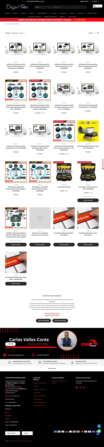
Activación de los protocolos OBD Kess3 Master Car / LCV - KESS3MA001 (16, 147)
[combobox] (60, 7)
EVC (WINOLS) (63, 13)
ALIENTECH (23, 13)
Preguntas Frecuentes (39, 389)
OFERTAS (15, 13)
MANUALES (62, 16)
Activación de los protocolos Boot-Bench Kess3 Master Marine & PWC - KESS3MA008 (88, 66)
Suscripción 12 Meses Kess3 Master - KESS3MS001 (64, 234)
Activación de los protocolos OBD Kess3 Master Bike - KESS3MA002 (88, 106)
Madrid (7, 412)
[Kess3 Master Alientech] (64, 172)
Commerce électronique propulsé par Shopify (23, 441)
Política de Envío (37, 399)
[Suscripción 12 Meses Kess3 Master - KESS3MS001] (64, 218)
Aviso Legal (36, 393)
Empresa (7, 13)
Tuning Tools (10, 441)
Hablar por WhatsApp (43, 320)
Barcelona (8, 415)
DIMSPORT (31, 13)
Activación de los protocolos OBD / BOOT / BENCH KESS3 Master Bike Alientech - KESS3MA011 (40, 107)
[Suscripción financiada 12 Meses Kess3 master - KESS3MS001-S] (16, 262)
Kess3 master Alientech (14, 23)
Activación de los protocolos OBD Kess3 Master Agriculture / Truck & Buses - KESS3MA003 (64, 107)
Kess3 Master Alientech (64, 187)
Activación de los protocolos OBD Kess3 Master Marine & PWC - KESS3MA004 (40, 148)
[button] (99, 431)
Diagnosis (72, 13)
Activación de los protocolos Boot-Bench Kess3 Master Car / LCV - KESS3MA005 (64, 66)
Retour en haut (52, 368)
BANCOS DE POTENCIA (92, 13)
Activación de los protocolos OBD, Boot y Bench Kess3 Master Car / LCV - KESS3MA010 (64, 148)
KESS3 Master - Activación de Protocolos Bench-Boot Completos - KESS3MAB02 (16, 189)
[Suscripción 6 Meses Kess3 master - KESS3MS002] (88, 218)
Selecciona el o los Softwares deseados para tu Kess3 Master (40, 234)
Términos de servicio (39, 406)
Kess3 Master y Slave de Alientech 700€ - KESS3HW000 (88, 188)
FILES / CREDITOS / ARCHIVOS (34, 16)
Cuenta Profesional (72, 16)
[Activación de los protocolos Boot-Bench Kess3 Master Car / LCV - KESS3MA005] (64, 49)
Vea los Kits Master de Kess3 (52, 313)
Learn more (20, 1)
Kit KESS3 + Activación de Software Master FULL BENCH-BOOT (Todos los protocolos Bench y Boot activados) (15, 235)
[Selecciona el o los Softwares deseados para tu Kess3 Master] (40, 218)
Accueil (6, 23)
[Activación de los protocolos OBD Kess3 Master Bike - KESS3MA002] (88, 90)
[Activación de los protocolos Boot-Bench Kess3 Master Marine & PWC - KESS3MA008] (88, 49)
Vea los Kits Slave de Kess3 (52, 315)
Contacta (35, 386)
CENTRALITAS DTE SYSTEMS (50, 16)
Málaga (7, 419)
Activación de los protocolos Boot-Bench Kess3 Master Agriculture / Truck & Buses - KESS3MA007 (16, 66)
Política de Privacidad (39, 396)
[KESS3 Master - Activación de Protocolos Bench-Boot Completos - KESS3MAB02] (16, 172)
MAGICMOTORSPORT (42, 13)
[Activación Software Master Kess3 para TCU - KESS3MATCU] (88, 131)
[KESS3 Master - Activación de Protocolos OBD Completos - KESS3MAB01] (40, 172)
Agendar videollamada (60, 320)
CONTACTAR (10, 344)
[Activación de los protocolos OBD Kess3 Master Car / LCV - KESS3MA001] (16, 131)
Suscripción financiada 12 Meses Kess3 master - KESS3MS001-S (16, 278)
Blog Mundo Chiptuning (39, 383)
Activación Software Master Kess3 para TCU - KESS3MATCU (88, 147)
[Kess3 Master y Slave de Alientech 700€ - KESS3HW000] (88, 172)
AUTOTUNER (53, 13)
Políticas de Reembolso (39, 402)
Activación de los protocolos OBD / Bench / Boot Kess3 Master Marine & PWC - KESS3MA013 (16, 107)
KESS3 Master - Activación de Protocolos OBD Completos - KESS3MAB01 (40, 189)
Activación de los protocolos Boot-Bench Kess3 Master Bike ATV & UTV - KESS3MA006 (40, 66)
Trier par (7, 33)
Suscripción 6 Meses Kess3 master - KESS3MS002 (88, 234)
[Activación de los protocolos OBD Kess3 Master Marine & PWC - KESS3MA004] (40, 131)
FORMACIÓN (80, 13)
